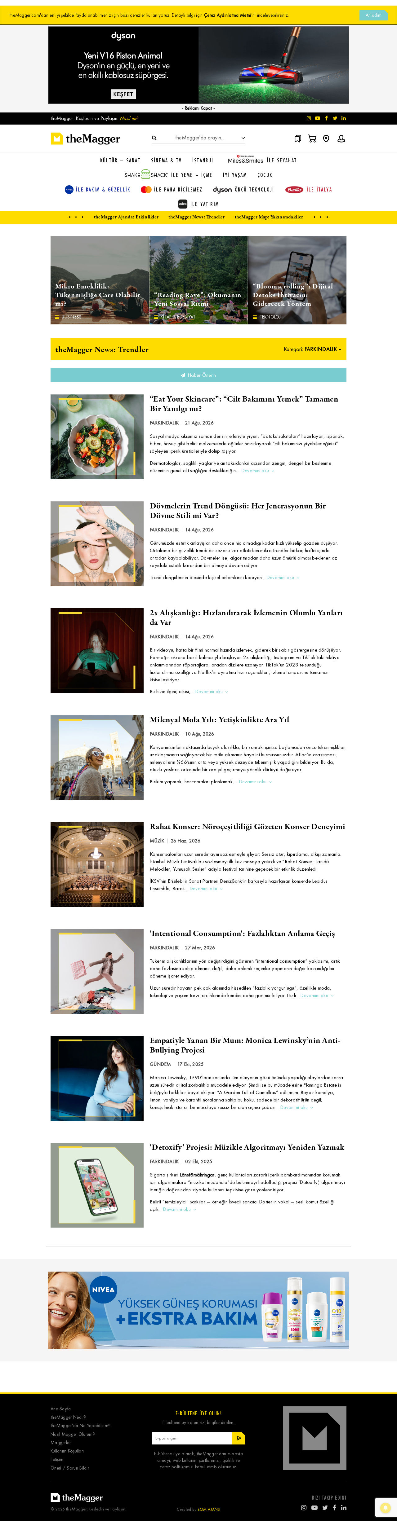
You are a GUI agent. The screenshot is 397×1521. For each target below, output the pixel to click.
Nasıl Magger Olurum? (73, 1434)
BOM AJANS (209, 1509)
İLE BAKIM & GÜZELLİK (103, 189)
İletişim (57, 1459)
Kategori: (310, 349)
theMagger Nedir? (68, 1417)
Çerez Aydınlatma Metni (227, 15)
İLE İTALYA (319, 189)
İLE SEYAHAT (282, 160)
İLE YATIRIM (204, 204)
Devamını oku (255, 470)
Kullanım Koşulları (67, 1451)
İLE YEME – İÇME (191, 175)
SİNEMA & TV (166, 160)
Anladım (373, 15)
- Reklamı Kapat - (198, 108)
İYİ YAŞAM (235, 175)
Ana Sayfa (61, 1409)
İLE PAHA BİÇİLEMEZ (178, 189)
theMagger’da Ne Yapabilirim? (80, 1425)
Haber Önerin (201, 375)
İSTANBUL (203, 160)
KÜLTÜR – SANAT (120, 160)
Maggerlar (61, 1442)
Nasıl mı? (129, 118)
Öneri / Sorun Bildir (70, 1468)
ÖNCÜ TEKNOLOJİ (254, 189)
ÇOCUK (264, 175)
